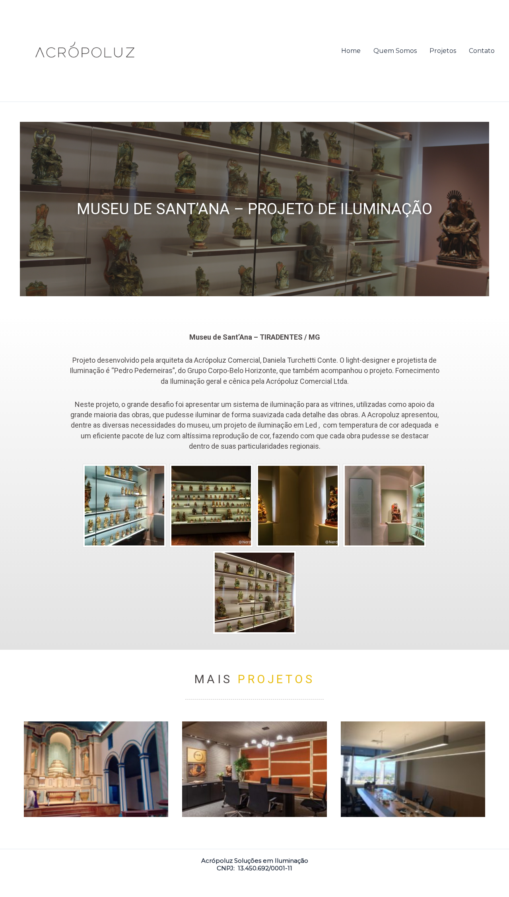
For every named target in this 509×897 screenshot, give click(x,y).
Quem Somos (395, 51)
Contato (482, 51)
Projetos (442, 51)
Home (351, 51)
